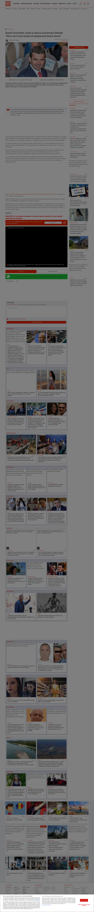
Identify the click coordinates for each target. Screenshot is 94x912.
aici (15, 906)
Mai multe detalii (37, 900)
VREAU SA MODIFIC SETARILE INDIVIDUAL (84, 905)
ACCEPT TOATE (84, 900)
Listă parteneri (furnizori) (46, 904)
